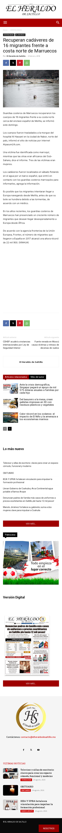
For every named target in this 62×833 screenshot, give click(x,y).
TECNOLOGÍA (26, 780)
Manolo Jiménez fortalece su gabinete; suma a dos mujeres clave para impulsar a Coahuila (27, 509)
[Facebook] (6, 63)
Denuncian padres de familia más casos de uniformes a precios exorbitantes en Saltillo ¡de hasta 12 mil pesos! (29, 499)
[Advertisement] (31, 279)
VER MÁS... (31, 523)
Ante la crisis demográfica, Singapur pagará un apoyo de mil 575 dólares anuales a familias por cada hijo (39, 388)
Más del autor (37, 377)
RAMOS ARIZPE (27, 811)
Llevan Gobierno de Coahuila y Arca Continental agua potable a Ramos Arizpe (28, 490)
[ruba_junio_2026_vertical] (31, 583)
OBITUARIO (8, 473)
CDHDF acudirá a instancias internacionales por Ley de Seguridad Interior (16, 344)
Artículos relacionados (16, 377)
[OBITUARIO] (10, 790)
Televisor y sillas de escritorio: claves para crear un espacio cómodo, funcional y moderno (30, 464)
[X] (13, 63)
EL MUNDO (20, 35)
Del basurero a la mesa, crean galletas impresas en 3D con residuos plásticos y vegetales (37, 402)
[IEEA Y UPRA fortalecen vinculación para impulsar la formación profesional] (10, 804)
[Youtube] (38, 750)
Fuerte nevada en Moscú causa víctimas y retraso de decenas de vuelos (45, 344)
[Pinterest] (20, 63)
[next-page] (10, 429)
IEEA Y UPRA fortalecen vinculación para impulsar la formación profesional (27, 481)
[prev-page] (5, 429)
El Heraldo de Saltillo (16, 56)
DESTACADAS (16, 30)
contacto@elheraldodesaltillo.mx (38, 737)
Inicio (5, 30)
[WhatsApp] (27, 63)
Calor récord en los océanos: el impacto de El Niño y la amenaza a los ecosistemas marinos (39, 416)
